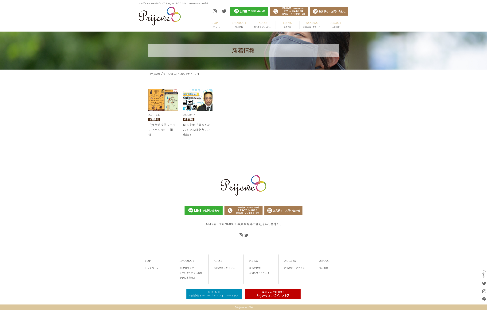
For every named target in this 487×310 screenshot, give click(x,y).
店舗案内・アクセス (311, 24)
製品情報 (239, 24)
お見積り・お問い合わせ (286, 210)
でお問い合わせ (211, 210)
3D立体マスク (187, 268)
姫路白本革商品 (188, 277)
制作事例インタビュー (263, 24)
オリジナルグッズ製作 (191, 272)
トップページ (214, 24)
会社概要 (335, 24)
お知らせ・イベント (259, 272)
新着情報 (287, 24)
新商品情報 (255, 268)
